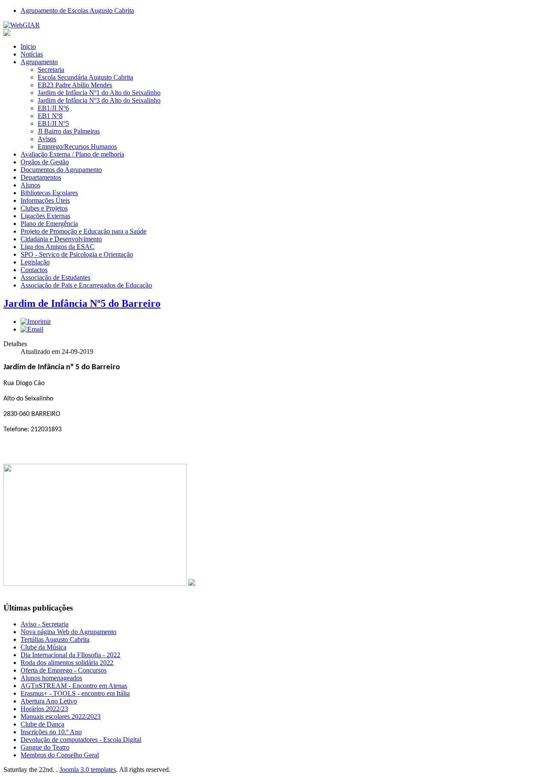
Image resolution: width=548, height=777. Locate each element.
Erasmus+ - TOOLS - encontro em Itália (75, 693)
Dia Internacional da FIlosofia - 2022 (70, 654)
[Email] (32, 329)
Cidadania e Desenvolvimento (61, 239)
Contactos (34, 269)
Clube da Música (43, 647)
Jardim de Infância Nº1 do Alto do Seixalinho (99, 92)
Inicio (28, 46)
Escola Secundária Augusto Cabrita (85, 77)
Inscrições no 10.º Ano (51, 731)
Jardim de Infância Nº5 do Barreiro (82, 303)
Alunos (30, 185)
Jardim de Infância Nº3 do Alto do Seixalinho (99, 100)
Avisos (47, 138)
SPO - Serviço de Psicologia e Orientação (77, 254)
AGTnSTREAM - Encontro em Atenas (74, 685)
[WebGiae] (21, 25)
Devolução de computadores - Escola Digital (81, 739)
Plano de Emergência (49, 223)
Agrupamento (39, 61)
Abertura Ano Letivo (49, 701)
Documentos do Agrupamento (61, 169)
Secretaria (51, 69)
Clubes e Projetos (44, 208)
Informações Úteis (45, 200)
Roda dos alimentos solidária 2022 (67, 662)
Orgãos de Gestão (45, 162)
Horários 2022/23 (44, 708)
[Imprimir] (36, 321)
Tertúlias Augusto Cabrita (55, 639)
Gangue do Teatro (45, 747)
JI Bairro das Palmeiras (69, 131)
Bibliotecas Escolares (49, 192)
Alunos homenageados (51, 678)
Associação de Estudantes (55, 277)
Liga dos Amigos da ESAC (58, 246)
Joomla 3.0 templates (88, 769)
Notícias (32, 54)
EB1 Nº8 (50, 115)
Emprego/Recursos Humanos (77, 146)
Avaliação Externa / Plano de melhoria (72, 154)
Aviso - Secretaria (44, 624)
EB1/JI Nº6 (53, 108)
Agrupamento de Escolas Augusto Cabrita (77, 10)
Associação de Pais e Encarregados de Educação (86, 285)
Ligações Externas (45, 215)
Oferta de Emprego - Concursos (64, 670)
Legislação (35, 262)
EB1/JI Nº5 (53, 123)
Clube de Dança (42, 724)
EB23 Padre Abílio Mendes (75, 85)
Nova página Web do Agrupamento (68, 631)
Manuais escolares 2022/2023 (61, 716)
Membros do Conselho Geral (60, 755)
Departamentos (41, 177)
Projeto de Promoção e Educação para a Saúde (83, 231)
